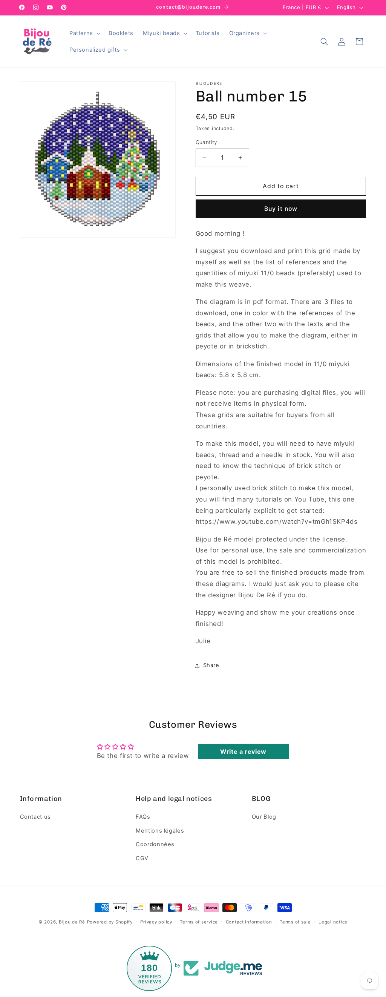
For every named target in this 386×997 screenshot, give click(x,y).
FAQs (143, 816)
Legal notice (333, 922)
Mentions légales (160, 830)
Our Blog (264, 816)
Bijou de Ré (72, 922)
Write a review (243, 751)
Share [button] (211, 665)
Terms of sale (295, 922)
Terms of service (199, 922)
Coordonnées (155, 844)
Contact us (35, 816)
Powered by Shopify (110, 922)
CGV (142, 858)
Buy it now (280, 208)
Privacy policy (156, 922)
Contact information (249, 922)
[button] (84, 33)
